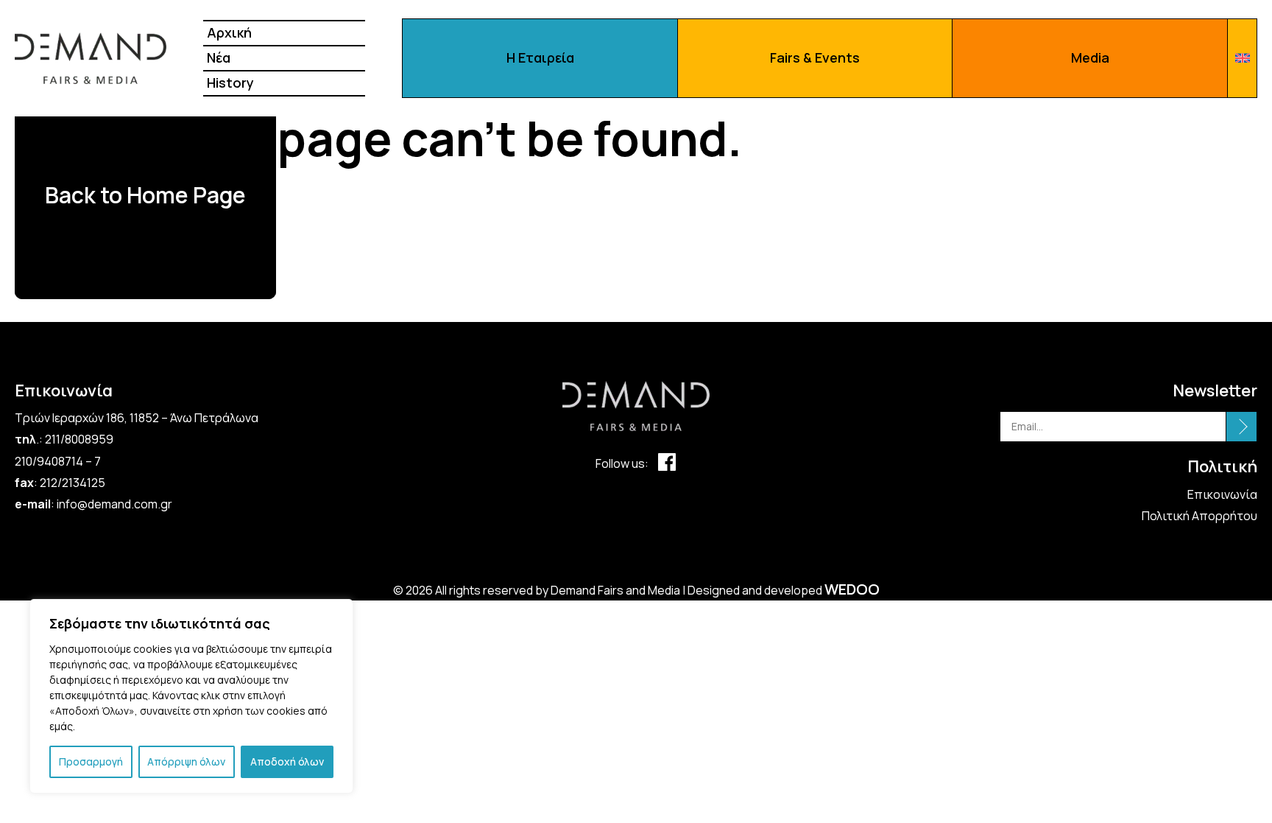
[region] (191, 696)
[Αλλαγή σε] (1242, 58)
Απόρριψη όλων (186, 761)
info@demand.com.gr (114, 504)
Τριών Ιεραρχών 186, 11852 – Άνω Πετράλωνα (138, 418)
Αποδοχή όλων (287, 761)
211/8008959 (79, 439)
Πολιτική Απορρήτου (1199, 516)
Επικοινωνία (1222, 494)
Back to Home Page (145, 195)
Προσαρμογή (91, 761)
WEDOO (852, 589)
